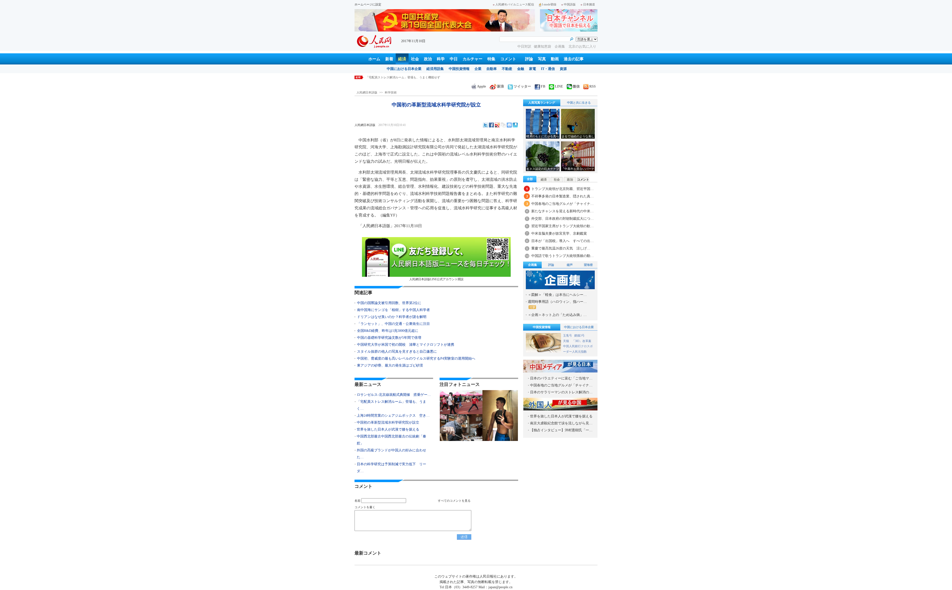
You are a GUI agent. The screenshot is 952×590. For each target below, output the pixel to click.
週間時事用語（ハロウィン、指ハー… (557, 302)
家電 (532, 69)
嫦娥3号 (579, 335)
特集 (491, 59)
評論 (529, 59)
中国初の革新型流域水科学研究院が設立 (388, 422)
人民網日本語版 (367, 92)
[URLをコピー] (503, 125)
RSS (592, 86)
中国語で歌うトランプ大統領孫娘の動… (562, 256)
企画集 (560, 46)
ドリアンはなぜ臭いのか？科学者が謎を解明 (391, 317)
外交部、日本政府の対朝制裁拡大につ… (562, 218)
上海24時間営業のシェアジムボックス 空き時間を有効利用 (406, 77)
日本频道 (589, 4)
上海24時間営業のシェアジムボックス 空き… (393, 415)
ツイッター (522, 86)
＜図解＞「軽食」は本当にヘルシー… (557, 295)
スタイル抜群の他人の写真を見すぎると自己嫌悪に (397, 351)
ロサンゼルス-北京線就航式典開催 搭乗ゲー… (394, 395)
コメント (508, 59)
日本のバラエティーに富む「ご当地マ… (561, 378)
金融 (520, 69)
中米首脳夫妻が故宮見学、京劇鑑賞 (559, 233)
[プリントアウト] (509, 125)
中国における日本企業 (404, 69)
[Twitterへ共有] (485, 125)
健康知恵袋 (543, 46)
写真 (542, 59)
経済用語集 (435, 69)
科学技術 (391, 92)
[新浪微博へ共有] (497, 125)
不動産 (507, 69)
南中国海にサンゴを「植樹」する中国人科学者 (393, 310)
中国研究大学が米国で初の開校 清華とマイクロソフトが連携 (405, 344)
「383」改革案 (581, 341)
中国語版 (570, 4)
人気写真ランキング (541, 102)
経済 (402, 59)
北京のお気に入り (582, 46)
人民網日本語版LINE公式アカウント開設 (436, 279)
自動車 (491, 69)
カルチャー (472, 59)
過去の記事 (574, 59)
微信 (576, 86)
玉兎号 (567, 335)
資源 (563, 69)
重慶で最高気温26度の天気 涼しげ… (560, 248)
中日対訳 (524, 46)
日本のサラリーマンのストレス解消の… (561, 392)
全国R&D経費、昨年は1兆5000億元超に (387, 331)
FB (543, 86)
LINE (559, 86)
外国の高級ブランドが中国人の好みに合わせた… (391, 453)
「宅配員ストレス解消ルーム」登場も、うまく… (391, 405)
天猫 (566, 341)
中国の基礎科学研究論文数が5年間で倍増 (389, 338)
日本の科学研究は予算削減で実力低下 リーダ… (391, 467)
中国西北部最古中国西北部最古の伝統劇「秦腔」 (391, 440)
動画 (555, 59)
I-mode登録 (549, 4)
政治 (428, 59)
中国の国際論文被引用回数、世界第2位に (389, 303)
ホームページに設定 (368, 4)
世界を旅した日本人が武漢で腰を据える (388, 429)
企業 (478, 69)
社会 (415, 59)
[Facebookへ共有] (491, 125)
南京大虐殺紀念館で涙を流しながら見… (561, 423)
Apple (481, 86)
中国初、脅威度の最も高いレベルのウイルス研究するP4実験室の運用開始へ (416, 358)
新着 (389, 59)
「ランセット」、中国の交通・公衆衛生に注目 (393, 324)
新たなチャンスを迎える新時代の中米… (562, 211)
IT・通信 (548, 69)
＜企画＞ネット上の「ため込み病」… (557, 315)
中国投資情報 (459, 69)
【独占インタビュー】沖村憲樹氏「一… (561, 430)
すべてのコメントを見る (454, 500)
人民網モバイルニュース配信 (514, 4)
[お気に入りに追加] (515, 125)
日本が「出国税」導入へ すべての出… (562, 241)
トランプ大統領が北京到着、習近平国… (562, 189)
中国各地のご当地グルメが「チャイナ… (562, 204)
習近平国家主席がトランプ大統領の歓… (562, 226)
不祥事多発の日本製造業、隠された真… (562, 196)
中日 (454, 59)
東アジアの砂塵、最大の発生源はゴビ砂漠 (390, 365)
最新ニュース (368, 384)
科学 (441, 59)
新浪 (500, 86)
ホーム (374, 59)
